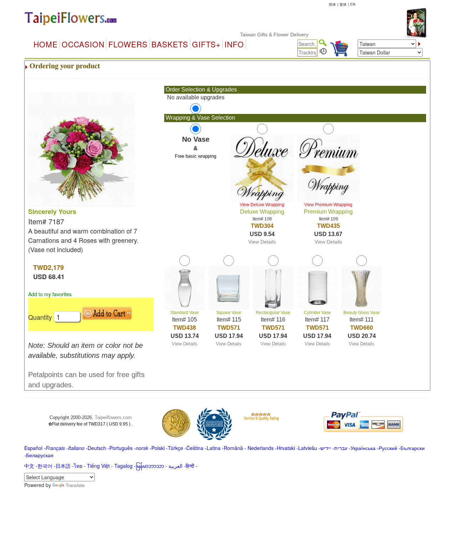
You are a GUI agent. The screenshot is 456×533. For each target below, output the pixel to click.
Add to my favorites (50, 294)
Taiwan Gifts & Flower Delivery (266, 34)
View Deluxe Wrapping (262, 204)
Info (234, 44)
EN (352, 4)
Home (45, 44)
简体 (332, 4)
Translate (75, 485)
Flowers (127, 44)
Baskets (169, 44)
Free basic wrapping (195, 156)
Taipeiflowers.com (113, 417)
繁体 (343, 4)
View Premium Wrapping (328, 204)
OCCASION (83, 44)
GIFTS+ (206, 44)
